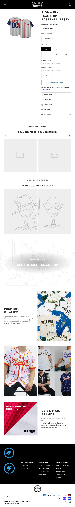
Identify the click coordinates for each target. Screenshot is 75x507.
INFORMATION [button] (43, 463)
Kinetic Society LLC (12, 501)
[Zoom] (7, 40)
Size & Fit (47, 100)
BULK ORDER (48, 114)
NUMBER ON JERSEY (47, 68)
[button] (11, 462)
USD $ (8, 497)
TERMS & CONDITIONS (62, 466)
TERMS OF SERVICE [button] (62, 463)
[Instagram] (70, 502)
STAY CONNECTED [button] (27, 463)
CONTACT (58, 478)
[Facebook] (65, 502)
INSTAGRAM (24, 466)
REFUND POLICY (60, 475)
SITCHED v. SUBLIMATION (45, 466)
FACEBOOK (24, 469)
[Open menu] (7, 4)
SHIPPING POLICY (61, 472)
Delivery (47, 109)
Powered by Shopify (11, 503)
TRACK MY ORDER (43, 472)
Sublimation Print (48, 38)
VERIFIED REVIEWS (43, 469)
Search (27, 501)
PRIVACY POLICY (60, 469)
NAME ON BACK (46, 61)
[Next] (69, 135)
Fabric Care (48, 105)
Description (48, 95)
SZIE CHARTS (42, 475)
